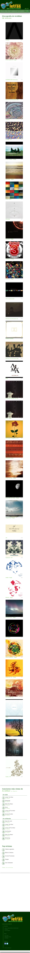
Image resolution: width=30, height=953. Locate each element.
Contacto (6, 929)
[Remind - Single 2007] (15, 587)
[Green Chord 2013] (15, 189)
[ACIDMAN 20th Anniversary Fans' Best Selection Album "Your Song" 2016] (15, 69)
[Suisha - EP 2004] (15, 766)
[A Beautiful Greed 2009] (15, 448)
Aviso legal (6, 935)
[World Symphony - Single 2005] (15, 647)
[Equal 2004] (15, 706)
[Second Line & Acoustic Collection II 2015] (15, 89)
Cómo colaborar (7, 930)
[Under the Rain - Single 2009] (15, 467)
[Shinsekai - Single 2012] (15, 228)
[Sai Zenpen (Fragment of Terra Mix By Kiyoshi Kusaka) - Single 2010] (15, 428)
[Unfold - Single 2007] (15, 567)
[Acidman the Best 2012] (15, 328)
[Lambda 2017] (15, 30)
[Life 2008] (15, 527)
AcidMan (6, 791)
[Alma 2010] (15, 368)
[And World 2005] (15, 627)
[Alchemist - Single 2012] (15, 268)
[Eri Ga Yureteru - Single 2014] (15, 149)
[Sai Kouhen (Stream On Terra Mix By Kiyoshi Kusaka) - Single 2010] (15, 388)
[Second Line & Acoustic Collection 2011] (15, 348)
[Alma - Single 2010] (15, 408)
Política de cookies (8, 936)
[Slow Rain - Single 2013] (15, 169)
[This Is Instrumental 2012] (15, 288)
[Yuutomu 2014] (15, 109)
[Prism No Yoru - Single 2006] (15, 607)
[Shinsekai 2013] (15, 209)
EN (28, 8)
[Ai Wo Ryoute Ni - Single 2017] (15, 49)
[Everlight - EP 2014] (15, 129)
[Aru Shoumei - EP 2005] (15, 686)
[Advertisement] (15, 893)
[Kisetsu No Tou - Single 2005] (15, 667)
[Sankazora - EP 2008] (15, 547)
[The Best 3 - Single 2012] (15, 248)
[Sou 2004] (15, 746)
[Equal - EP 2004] (15, 726)
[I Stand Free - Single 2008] (15, 507)
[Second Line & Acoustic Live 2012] (15, 308)
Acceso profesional (8, 947)
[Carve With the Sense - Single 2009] (15, 487)
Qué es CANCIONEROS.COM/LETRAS (11, 928)
